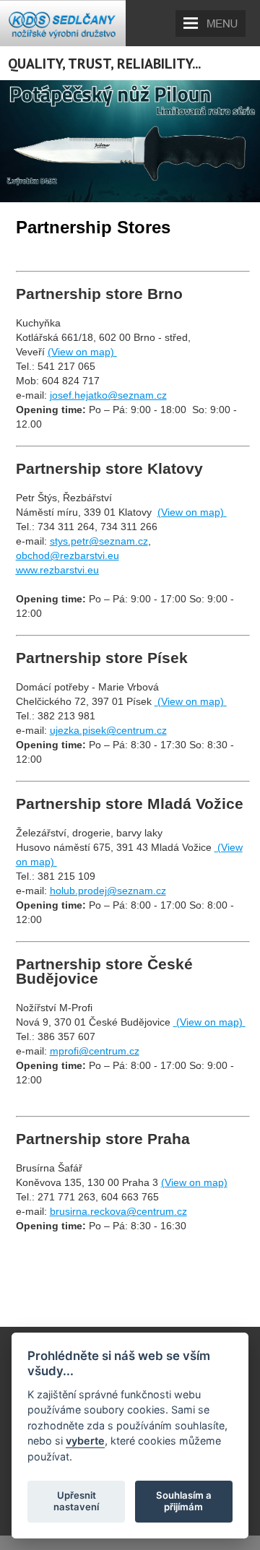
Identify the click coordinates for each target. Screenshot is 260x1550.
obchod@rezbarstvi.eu (67, 555)
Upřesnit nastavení (76, 1500)
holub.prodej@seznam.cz (108, 890)
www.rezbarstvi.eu (57, 570)
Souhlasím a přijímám (184, 1500)
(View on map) (194, 1182)
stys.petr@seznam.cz (99, 541)
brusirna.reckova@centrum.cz (118, 1211)
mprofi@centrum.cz (94, 1051)
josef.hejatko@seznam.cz (108, 395)
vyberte (85, 1440)
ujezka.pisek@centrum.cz (108, 730)
